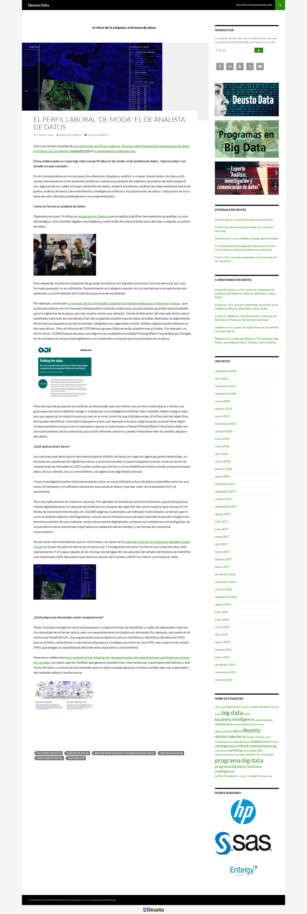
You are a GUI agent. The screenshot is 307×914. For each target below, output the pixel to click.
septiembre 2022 (226, 371)
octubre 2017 (223, 499)
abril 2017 (221, 544)
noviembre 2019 (225, 423)
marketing (235, 750)
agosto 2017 (223, 514)
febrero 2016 (223, 649)
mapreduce (221, 750)
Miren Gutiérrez (70, 135)
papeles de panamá (224, 754)
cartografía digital (49, 758)
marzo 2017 (222, 551)
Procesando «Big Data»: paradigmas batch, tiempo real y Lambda (246, 340)
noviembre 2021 (225, 386)
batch (218, 714)
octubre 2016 (223, 589)
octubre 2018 (223, 431)
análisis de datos (78, 753)
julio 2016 (221, 612)
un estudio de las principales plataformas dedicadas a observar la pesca (124, 303)
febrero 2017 (223, 559)
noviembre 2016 (225, 582)
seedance (221, 327)
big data (232, 712)
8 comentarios (98, 135)
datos (237, 731)
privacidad (267, 754)
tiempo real (266, 776)
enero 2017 (222, 566)
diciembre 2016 (225, 574)
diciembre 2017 (225, 484)
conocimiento (242, 724)
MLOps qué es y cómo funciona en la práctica (244, 219)
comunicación (224, 724)
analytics (245, 706)
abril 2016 (221, 634)
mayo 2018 (222, 446)
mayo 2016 (222, 627)
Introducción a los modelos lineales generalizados (247, 238)
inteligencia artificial (231, 746)
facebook (220, 741)
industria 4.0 (270, 741)
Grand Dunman (225, 289)
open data (256, 750)
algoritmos (233, 706)
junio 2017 (222, 529)
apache (275, 706)
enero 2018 (222, 476)
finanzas (230, 741)
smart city (245, 776)
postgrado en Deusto (93, 216)
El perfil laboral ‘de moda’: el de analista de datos (109, 123)
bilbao (247, 714)
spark (255, 776)
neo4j (246, 750)
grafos (247, 741)
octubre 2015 (223, 679)
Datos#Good (76, 758)
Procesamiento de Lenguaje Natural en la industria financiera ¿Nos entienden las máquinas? (246, 247)
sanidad (231, 776)
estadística (260, 737)
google (239, 741)
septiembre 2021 (226, 393)
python (219, 776)
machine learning (263, 746)
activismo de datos (49, 753)
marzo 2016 (222, 642)
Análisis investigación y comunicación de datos (124, 753)
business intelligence (234, 719)
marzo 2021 (222, 401)
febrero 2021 (223, 408)
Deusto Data (38, 5)
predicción (253, 754)
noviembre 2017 (225, 491)
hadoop (257, 741)
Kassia (219, 304)
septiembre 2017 (226, 506)
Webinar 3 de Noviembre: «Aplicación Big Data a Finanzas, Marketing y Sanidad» (246, 317)
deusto (251, 730)
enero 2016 (222, 657)
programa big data (239, 760)
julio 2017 (221, 521)
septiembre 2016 (226, 597)
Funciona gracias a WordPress (99, 899)
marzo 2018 (222, 461)
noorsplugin (74, 899)
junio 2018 (222, 438)
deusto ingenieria (230, 736)
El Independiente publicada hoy (114, 151)
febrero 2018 (223, 469)
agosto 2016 (223, 604)
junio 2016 (222, 619)
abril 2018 (221, 454)
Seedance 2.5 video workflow (233, 338)
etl (268, 737)
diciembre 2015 (225, 664)
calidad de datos (264, 720)
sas (238, 776)
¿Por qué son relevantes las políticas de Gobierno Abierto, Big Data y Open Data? (245, 293)
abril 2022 (221, 378)
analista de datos (171, 753)
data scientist (223, 731)
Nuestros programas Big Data (254, 5)
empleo (250, 737)
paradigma (240, 754)
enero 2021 (222, 416)
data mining (257, 724)
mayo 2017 (222, 536)
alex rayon (220, 706)
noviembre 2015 (225, 672)
